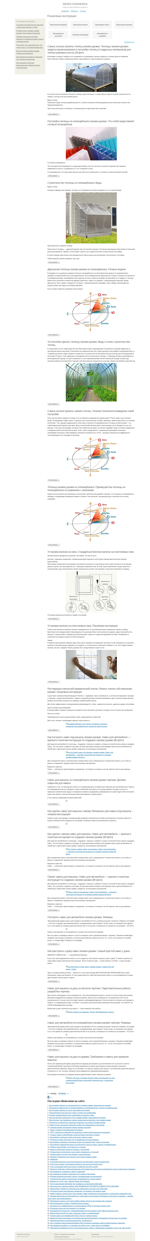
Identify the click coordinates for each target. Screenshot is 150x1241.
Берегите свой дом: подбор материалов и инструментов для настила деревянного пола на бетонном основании (92, 1169)
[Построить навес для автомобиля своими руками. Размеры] (91, 929)
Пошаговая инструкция (58, 25)
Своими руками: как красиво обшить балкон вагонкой (70, 1127)
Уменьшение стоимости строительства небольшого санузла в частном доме (79, 1188)
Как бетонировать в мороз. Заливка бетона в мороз (69, 1203)
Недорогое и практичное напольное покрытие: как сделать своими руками (77, 1122)
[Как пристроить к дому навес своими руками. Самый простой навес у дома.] (91, 968)
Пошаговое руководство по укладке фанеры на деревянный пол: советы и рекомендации (83, 1108)
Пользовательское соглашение (67, 1234)
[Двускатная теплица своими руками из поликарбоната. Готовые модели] (91, 311)
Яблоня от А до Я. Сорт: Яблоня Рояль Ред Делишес (70, 1181)
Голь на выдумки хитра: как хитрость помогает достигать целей (74, 1166)
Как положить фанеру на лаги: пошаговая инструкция (69, 1110)
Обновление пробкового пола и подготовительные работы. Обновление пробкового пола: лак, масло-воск (90, 1228)
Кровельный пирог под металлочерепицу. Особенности (71, 1220)
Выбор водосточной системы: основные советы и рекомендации (74, 1213)
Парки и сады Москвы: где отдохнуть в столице (68, 1147)
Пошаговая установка (124, 25)
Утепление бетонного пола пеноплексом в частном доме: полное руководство (79, 1162)
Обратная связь (95, 1234)
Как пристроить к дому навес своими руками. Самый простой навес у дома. (88, 951)
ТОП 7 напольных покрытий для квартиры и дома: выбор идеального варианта (80, 1132)
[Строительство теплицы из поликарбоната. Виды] (91, 217)
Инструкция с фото (102, 25)
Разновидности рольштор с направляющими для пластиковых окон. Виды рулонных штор (84, 1211)
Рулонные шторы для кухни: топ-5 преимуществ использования (74, 1139)
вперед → (63, 1093)
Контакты (56, 1234)
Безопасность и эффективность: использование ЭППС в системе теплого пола (80, 1206)
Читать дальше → (54, 114)
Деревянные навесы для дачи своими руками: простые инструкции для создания (81, 1201)
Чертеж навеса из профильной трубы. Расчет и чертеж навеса (73, 1215)
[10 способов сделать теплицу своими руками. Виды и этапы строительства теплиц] (91, 382)
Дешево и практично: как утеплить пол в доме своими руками (73, 1157)
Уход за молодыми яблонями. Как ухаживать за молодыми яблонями (76, 1184)
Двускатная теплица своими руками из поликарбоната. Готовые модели (86, 269)
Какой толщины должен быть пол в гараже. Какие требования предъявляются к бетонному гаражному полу (91, 1193)
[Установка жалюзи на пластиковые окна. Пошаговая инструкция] (91, 664)
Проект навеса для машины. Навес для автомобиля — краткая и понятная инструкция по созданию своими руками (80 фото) (88, 878)
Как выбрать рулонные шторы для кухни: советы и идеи (71, 1137)
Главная (65, 10)
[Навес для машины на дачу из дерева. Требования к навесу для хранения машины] (91, 1080)
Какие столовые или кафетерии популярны (66, 1130)
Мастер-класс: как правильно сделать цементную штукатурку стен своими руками (80, 1120)
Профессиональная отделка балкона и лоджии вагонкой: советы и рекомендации (29, 39)
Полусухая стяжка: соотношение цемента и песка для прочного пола (76, 1164)
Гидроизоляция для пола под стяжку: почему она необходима (72, 1113)
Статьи (83, 10)
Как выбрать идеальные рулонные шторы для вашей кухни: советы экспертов (79, 1142)
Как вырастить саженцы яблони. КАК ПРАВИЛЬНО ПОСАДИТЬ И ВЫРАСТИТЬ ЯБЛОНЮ (84, 1186)
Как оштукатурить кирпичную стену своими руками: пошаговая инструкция (77, 1117)
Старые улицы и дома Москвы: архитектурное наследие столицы (75, 1135)
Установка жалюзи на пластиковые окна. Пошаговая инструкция (82, 625)
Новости (74, 10)
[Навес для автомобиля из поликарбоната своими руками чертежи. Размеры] (91, 1034)
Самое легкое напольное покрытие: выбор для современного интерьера (76, 1125)
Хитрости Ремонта (75, 4)
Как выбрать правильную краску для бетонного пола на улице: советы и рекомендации (83, 1144)
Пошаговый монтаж (80, 25)
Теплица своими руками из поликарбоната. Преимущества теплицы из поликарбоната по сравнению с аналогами (86, 489)
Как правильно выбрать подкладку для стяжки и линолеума (72, 1174)
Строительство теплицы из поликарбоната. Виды (74, 182)
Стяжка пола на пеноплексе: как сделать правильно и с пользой (74, 1152)
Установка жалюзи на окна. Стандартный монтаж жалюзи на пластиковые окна (90, 551)
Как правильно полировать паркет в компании (67, 1171)
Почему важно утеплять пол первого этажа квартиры (70, 1154)
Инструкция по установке (58, 34)
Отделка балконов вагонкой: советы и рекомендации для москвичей (76, 1176)
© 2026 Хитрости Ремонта (23, 1234)
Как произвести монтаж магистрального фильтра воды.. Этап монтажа (28, 65)
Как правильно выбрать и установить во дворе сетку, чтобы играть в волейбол (80, 1225)
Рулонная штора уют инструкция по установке (67, 1208)
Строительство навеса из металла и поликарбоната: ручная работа (75, 1179)
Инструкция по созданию (102, 34)
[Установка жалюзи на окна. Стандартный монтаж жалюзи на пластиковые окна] (91, 592)
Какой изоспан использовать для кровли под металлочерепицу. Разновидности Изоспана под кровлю (88, 1218)
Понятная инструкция (80, 35)
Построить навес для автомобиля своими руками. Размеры (80, 917)
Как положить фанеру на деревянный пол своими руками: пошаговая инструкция (80, 1105)
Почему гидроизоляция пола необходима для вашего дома (71, 1115)
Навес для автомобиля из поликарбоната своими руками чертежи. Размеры (89, 1022)
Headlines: (54, 1159)
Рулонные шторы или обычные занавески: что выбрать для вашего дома (78, 1191)
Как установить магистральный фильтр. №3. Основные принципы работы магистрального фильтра (87, 1223)
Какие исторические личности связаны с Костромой (69, 1149)
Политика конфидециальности (61, 1236)
